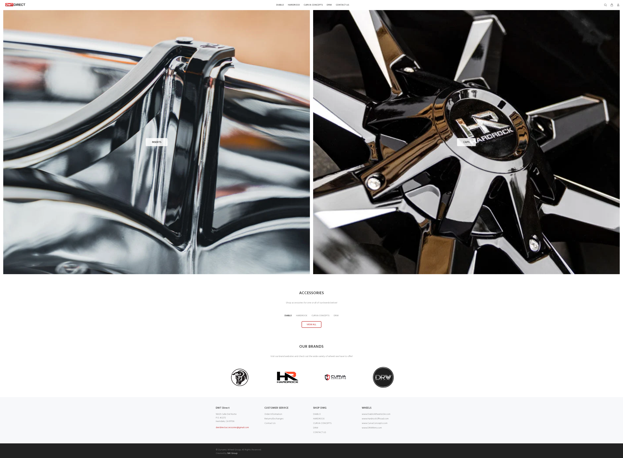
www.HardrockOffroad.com (375, 419)
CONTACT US (319, 432)
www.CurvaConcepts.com (374, 423)
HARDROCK (319, 419)
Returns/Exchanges (273, 419)
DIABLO (317, 414)
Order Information (273, 414)
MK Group (232, 453)
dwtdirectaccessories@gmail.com (232, 427)
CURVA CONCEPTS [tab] (321, 316)
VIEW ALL (311, 324)
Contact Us (269, 423)
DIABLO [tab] (288, 316)
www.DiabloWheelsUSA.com (376, 414)
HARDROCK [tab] (301, 316)
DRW (315, 428)
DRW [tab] (336, 316)
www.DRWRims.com (372, 428)
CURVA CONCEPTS (322, 423)
